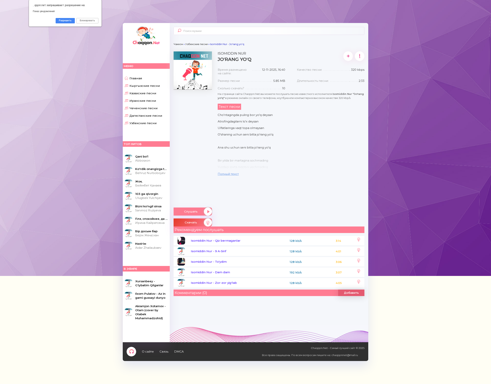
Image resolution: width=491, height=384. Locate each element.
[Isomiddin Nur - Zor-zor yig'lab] (359, 283)
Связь (164, 351)
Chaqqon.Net (146, 35)
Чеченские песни (143, 108)
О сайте (148, 351)
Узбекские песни (143, 123)
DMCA (179, 351)
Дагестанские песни (145, 115)
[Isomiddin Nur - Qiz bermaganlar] (359, 241)
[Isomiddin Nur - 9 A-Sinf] (359, 251)
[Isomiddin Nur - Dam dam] (359, 272)
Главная (135, 78)
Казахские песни (142, 93)
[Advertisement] (193, 147)
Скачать (191, 222)
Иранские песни (142, 101)
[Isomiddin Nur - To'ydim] (359, 262)
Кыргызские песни (144, 86)
